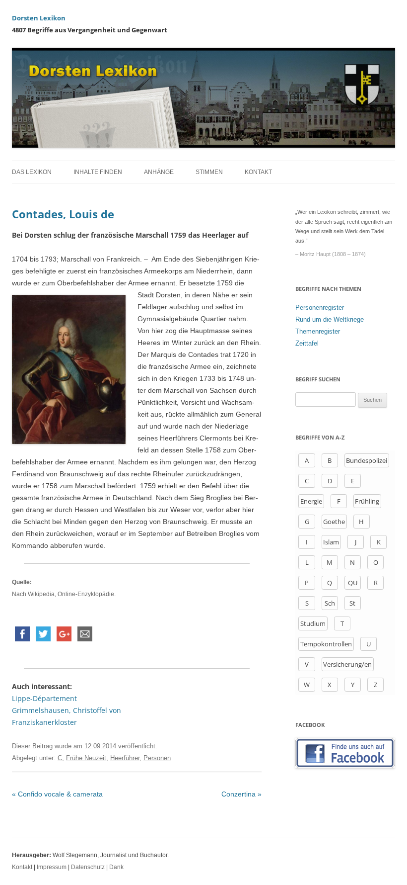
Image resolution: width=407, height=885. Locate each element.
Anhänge (159, 172)
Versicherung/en (347, 664)
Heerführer (124, 758)
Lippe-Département (44, 698)
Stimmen (209, 172)
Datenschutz (88, 867)
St (352, 603)
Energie (311, 501)
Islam (331, 541)
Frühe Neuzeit (86, 758)
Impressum (52, 867)
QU (352, 582)
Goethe (334, 521)
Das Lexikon (32, 172)
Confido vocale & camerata (57, 794)
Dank (116, 867)
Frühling (367, 501)
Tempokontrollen (326, 643)
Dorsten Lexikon (39, 17)
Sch (330, 603)
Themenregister (317, 331)
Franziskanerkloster (44, 722)
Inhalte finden (97, 172)
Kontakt (258, 172)
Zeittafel (307, 343)
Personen (157, 758)
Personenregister (319, 307)
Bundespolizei (366, 460)
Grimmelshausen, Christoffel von (66, 710)
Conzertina (241, 794)
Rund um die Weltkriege (329, 319)
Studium (313, 623)
